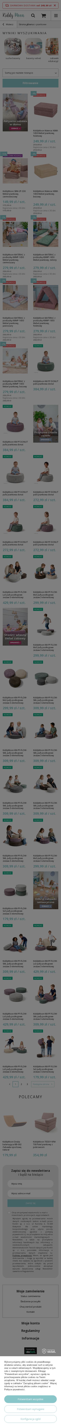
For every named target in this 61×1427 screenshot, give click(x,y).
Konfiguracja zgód (30, 1419)
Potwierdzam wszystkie (30, 1399)
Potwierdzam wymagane (30, 1409)
